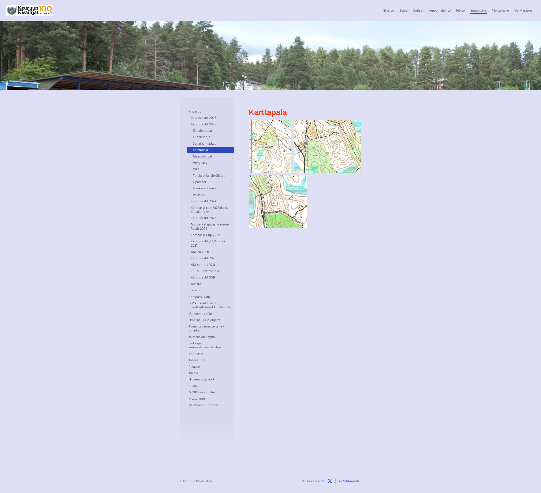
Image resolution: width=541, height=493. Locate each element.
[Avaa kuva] (270, 146)
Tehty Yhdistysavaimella (348, 480)
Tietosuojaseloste (312, 481)
